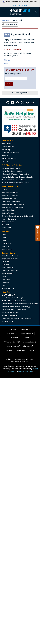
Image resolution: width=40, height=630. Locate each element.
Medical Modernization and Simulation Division (15, 183)
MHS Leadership (6, 144)
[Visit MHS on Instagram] (7, 103)
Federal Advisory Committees (10, 153)
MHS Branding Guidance (9, 159)
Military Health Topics (10, 186)
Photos (4, 237)
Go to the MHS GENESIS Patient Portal (14, 301)
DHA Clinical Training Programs (11, 168)
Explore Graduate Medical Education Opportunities (17, 319)
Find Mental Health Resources (11, 313)
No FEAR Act (11, 333)
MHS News (7, 60)
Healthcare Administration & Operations (13, 204)
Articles (6, 63)
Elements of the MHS (8, 147)
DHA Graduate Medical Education (12, 171)
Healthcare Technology (8, 213)
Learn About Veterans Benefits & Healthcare (15, 307)
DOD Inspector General (11, 342)
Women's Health (6, 228)
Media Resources (7, 249)
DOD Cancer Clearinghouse (10, 193)
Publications (5, 282)
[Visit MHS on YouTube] (27, 103)
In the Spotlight (6, 243)
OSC (31, 350)
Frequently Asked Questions (10, 271)
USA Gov (8, 350)
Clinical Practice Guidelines (10, 256)
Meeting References (8, 274)
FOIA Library (5, 265)
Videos (4, 240)
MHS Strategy (6, 150)
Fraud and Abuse (26, 333)
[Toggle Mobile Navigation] (3, 12)
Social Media (5, 246)
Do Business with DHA (8, 316)
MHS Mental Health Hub (9, 198)
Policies (4, 277)
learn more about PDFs (25, 371)
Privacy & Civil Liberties (9, 219)
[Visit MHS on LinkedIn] (12, 103)
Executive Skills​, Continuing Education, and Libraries (17, 177)
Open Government (12, 346)
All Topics (4, 190)
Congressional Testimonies (10, 259)
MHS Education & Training (12, 165)
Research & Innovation (8, 222)
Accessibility (14, 338)
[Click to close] (37, 227)
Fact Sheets (5, 262)
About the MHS (7, 141)
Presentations (6, 280)
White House (20, 350)
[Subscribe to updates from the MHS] (32, 103)
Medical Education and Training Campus (14, 180)
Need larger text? (11, 24)
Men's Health (5, 225)
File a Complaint (6, 322)
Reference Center (8, 253)
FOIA (25, 338)
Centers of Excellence (8, 210)
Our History (5, 156)
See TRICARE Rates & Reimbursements (14, 310)
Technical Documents (8, 288)
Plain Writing (27, 346)
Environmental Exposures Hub (11, 201)
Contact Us (5, 162)
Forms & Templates (7, 268)
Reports (4, 285)
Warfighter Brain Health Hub (10, 195)
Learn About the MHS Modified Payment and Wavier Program (20, 304)
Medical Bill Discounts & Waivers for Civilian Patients (17, 216)
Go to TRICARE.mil (7, 295)
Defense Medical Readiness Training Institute (15, 174)
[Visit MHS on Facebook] (17, 103)
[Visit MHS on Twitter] (22, 103)
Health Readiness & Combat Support (12, 207)
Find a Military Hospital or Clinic (11, 298)
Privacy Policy (25, 329)
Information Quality (28, 342)
